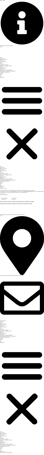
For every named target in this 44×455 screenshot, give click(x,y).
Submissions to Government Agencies (6, 70)
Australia (1, 73)
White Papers (2, 334)
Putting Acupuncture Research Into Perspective (7, 71)
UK (0, 75)
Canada (1, 74)
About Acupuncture (3, 61)
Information (2, 60)
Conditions (2, 63)
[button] (22, 122)
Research (1, 66)
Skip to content (2, 0)
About (1, 57)
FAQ (0, 62)
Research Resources (3, 176)
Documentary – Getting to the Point (6, 65)
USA (0, 76)
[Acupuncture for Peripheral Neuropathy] (22, 23)
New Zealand (2, 77)
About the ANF (2, 58)
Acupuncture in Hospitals (4, 64)
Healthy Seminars (14, 191)
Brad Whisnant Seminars (28, 191)
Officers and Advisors (3, 59)
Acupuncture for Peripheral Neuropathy (6, 45)
